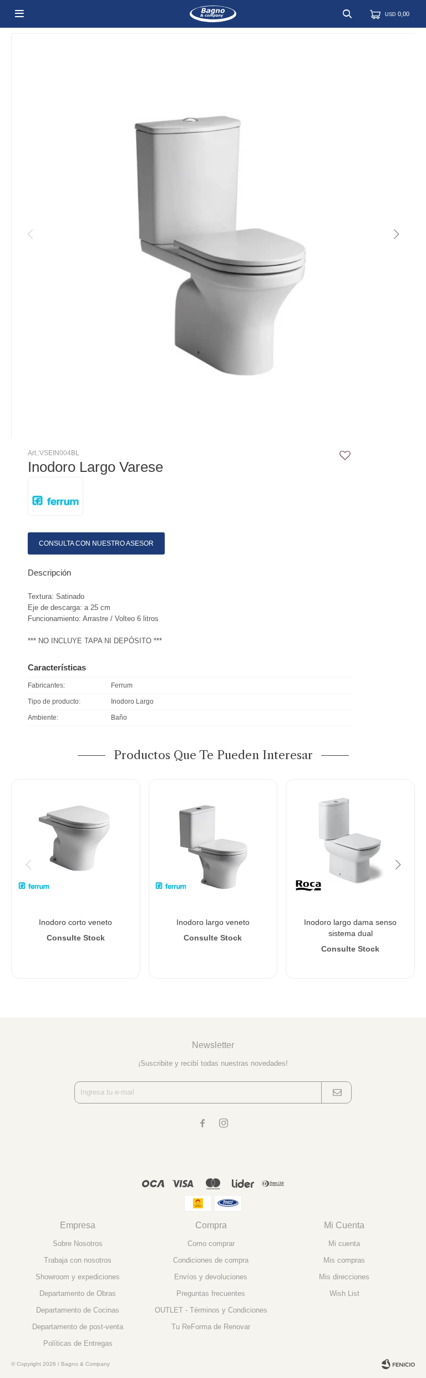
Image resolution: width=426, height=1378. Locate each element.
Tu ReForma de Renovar (210, 1327)
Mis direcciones (344, 1277)
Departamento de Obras (77, 1293)
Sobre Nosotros (78, 1243)
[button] (347, 14)
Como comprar (211, 1243)
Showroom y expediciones (78, 1277)
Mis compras (344, 1260)
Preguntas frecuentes (210, 1293)
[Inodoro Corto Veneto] (75, 843)
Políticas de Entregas (78, 1343)
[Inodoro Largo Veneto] (213, 843)
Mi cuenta (344, 1243)
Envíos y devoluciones (210, 1277)
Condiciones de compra (210, 1260)
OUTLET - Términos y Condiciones (211, 1310)
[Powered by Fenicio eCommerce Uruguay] (398, 1364)
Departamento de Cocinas (77, 1310)
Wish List (344, 1293)
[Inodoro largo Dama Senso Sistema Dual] (350, 843)
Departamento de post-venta (77, 1327)
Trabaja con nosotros (77, 1260)
